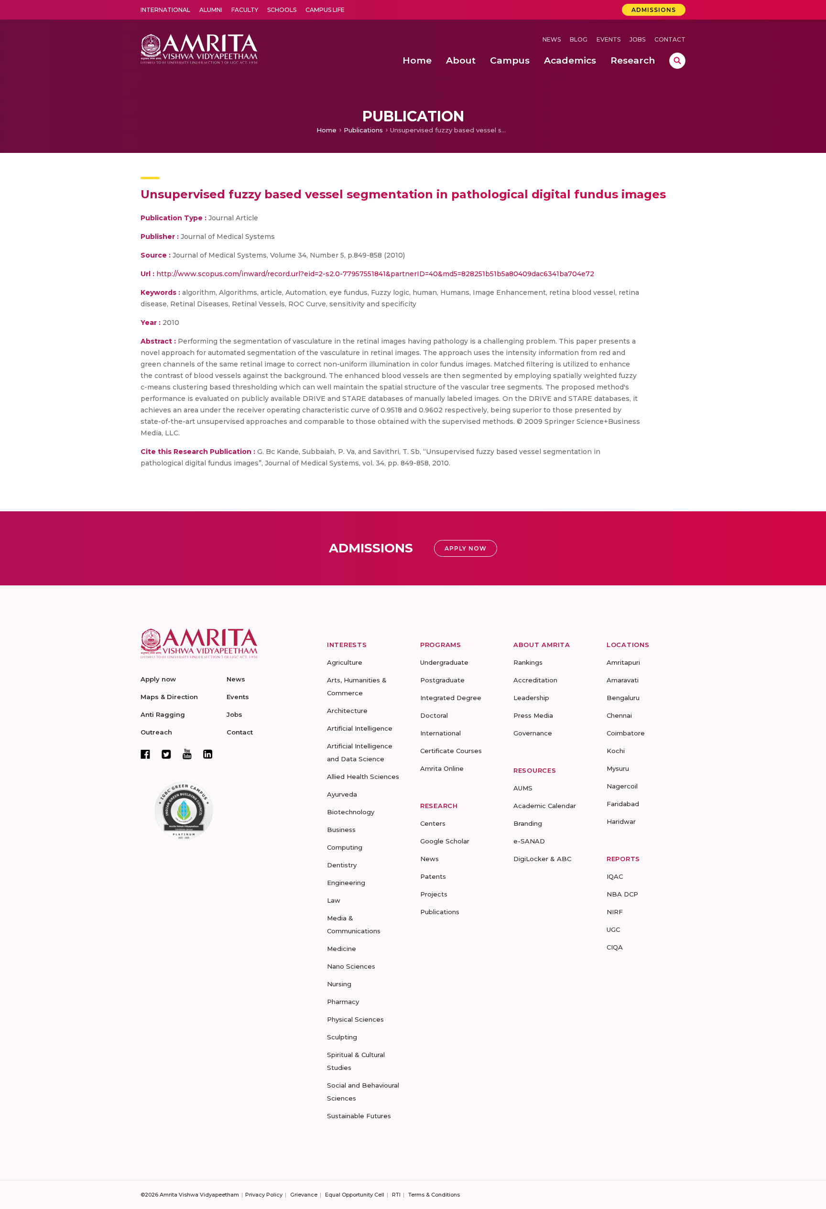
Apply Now (466, 548)
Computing (344, 847)
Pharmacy (343, 1001)
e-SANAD (529, 841)
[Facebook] (145, 754)
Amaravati (623, 680)
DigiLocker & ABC (542, 859)
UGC (613, 929)
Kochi (616, 751)
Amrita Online (442, 768)
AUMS (523, 788)
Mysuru (618, 768)
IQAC (615, 876)
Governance (532, 733)
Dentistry (342, 865)
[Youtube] (187, 753)
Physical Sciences (355, 1019)
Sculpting (342, 1037)
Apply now (158, 679)
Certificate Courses (451, 751)
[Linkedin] (208, 754)
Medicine (341, 948)
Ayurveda (342, 794)
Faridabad (623, 804)
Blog (578, 39)
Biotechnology (350, 812)
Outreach (156, 732)
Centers (433, 823)
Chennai (619, 715)
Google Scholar (444, 841)
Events (608, 39)
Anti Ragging (163, 714)
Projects (433, 894)
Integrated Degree (450, 698)
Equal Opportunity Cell (354, 1194)
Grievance (303, 1194)
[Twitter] (166, 754)
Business (341, 829)
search (677, 61)
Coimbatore (626, 733)
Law (333, 900)
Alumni (210, 9)
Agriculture (344, 662)
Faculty (244, 9)
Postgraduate (442, 680)
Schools (281, 9)
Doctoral (434, 715)
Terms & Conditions (434, 1194)
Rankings (528, 662)
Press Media (533, 715)
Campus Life (325, 9)
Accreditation (535, 680)
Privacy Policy (264, 1194)
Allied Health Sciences (363, 776)
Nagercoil (622, 786)
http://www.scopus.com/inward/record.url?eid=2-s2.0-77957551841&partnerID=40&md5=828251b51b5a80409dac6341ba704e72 (375, 274)
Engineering (346, 882)
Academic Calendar (544, 806)
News (552, 39)
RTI (396, 1194)
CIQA (615, 947)
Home (326, 130)
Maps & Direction (169, 697)
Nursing (339, 984)
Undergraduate (444, 662)
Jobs (637, 39)
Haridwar (621, 821)
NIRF (615, 912)
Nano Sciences (351, 966)
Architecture (347, 710)
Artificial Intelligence (359, 728)
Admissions (653, 9)
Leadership (531, 698)
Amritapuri (623, 662)
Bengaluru (623, 698)
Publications (363, 130)
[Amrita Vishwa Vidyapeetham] (199, 48)
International (165, 9)
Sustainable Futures (359, 1116)
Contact (669, 39)
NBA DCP (622, 894)
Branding (527, 823)
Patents (433, 876)
